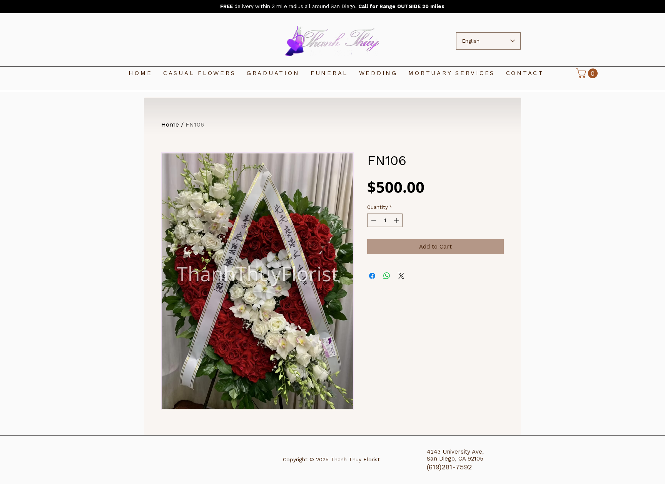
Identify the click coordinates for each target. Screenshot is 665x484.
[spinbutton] (385, 220)
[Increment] (397, 220)
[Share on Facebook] (372, 275)
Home (170, 124)
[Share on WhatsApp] (386, 275)
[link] (588, 73)
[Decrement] (373, 220)
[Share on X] (401, 275)
